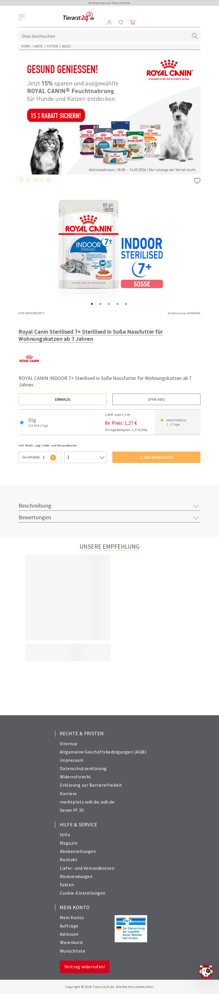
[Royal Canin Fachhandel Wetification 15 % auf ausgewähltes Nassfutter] (109, 114)
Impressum (72, 760)
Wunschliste (73, 951)
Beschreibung (35, 505)
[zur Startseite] (78, 17)
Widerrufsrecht (75, 776)
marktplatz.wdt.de (79, 802)
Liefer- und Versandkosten (87, 868)
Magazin (69, 843)
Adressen (69, 934)
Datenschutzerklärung (83, 768)
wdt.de (107, 802)
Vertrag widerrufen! (84, 966)
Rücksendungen (76, 876)
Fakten (67, 884)
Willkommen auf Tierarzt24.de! (109, 3)
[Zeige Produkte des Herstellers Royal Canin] (29, 367)
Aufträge (69, 926)
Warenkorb (71, 942)
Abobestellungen (78, 851)
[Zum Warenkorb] (132, 22)
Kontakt (69, 859)
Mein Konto (72, 917)
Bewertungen (35, 517)
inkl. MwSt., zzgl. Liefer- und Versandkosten (48, 445)
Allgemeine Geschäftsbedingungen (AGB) (103, 752)
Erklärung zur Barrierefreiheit (91, 785)
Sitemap (69, 743)
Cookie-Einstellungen (83, 893)
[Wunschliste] (121, 22)
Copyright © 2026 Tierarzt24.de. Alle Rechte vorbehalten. (109, 987)
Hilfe (65, 834)
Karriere (68, 793)
